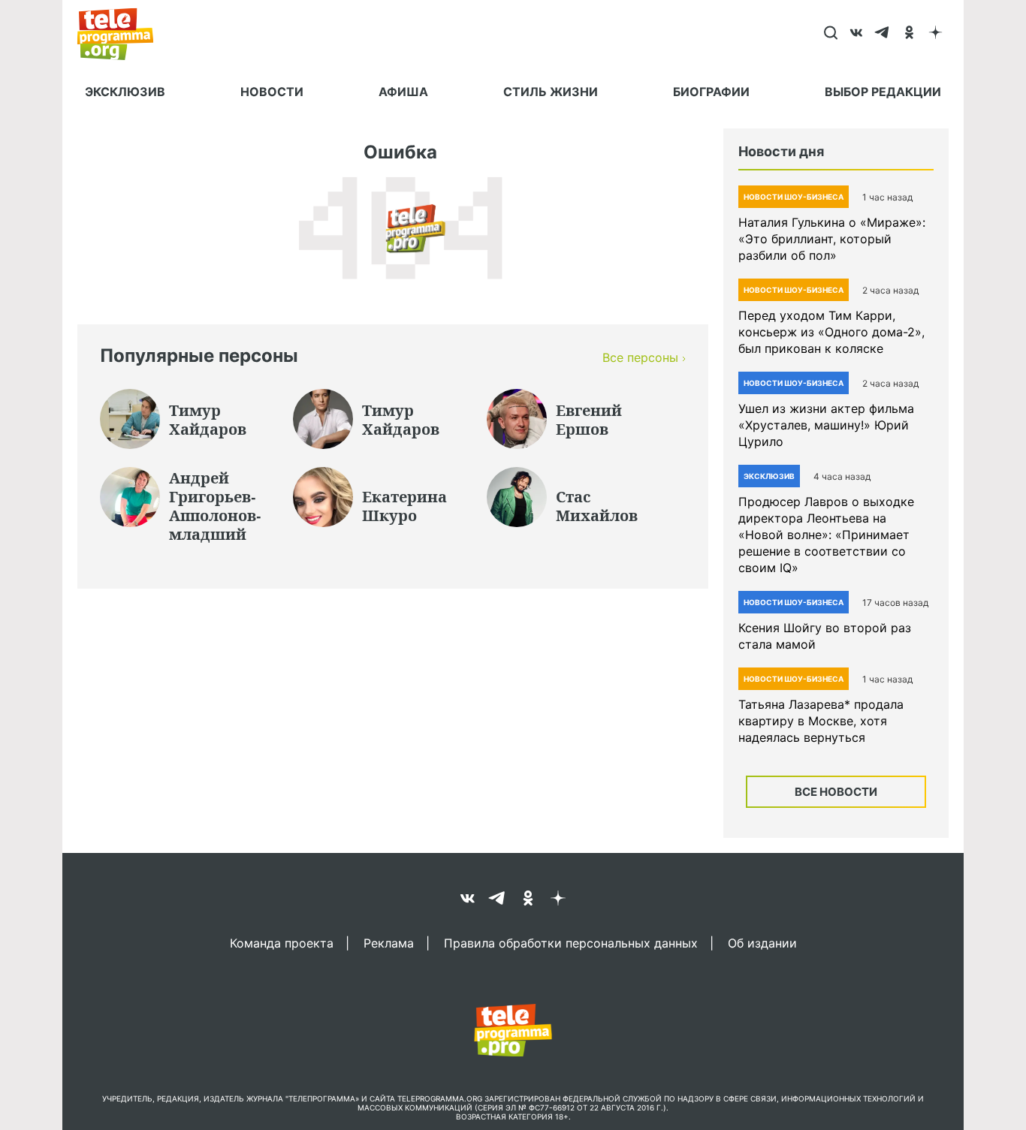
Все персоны (640, 357)
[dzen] (935, 34)
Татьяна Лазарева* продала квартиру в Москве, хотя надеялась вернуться (821, 721)
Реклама (389, 942)
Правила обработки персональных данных (571, 942)
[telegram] (883, 34)
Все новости (836, 792)
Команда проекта (281, 942)
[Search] (830, 34)
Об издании (762, 942)
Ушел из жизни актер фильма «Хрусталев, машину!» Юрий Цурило (826, 425)
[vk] (856, 34)
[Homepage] (122, 34)
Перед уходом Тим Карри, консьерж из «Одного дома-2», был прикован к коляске (831, 332)
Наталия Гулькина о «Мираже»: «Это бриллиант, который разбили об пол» (831, 239)
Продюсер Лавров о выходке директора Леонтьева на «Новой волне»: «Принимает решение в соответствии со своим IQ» (826, 534)
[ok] (909, 34)
